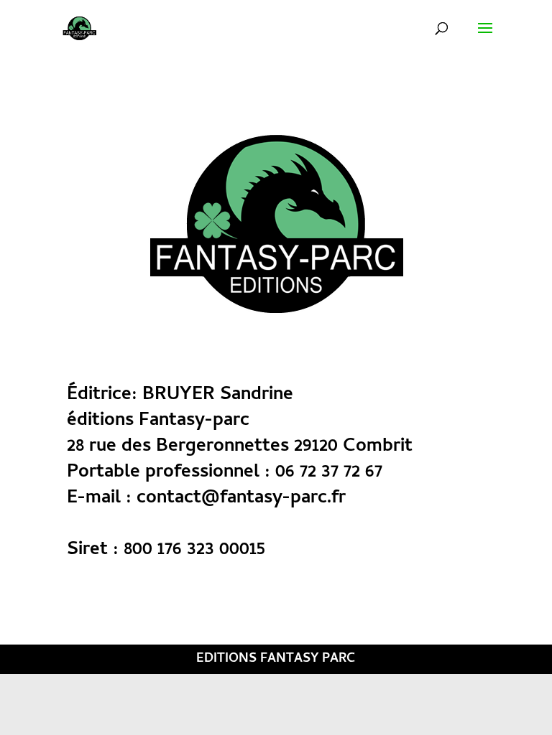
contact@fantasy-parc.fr (241, 499)
